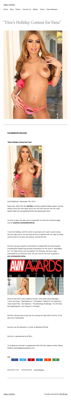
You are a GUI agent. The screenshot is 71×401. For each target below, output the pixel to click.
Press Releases (51, 9)
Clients (17, 9)
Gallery (35, 9)
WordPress (63, 394)
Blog (11, 9)
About (6, 9)
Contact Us (27, 9)
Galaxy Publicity (9, 5)
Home (42, 9)
